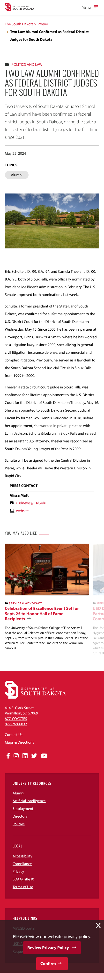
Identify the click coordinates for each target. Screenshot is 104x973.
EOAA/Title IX (23, 879)
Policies (19, 824)
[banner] (47, 597)
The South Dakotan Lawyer (26, 24)
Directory (20, 816)
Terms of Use (23, 887)
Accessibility (22, 856)
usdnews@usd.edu (31, 503)
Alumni (18, 793)
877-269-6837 (16, 724)
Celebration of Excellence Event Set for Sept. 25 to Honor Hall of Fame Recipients (42, 613)
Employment (23, 808)
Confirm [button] (48, 963)
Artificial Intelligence (29, 801)
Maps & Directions (19, 742)
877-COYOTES (16, 718)
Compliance (22, 863)
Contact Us (13, 734)
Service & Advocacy (25, 603)
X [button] (98, 925)
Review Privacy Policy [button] (48, 947)
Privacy (18, 871)
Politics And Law (26, 64)
